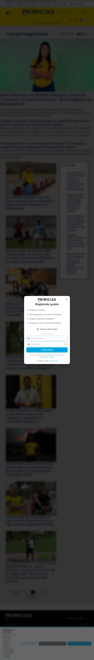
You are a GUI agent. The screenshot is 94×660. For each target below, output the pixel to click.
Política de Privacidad (55, 355)
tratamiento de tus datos (46, 357)
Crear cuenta (47, 350)
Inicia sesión (54, 361)
